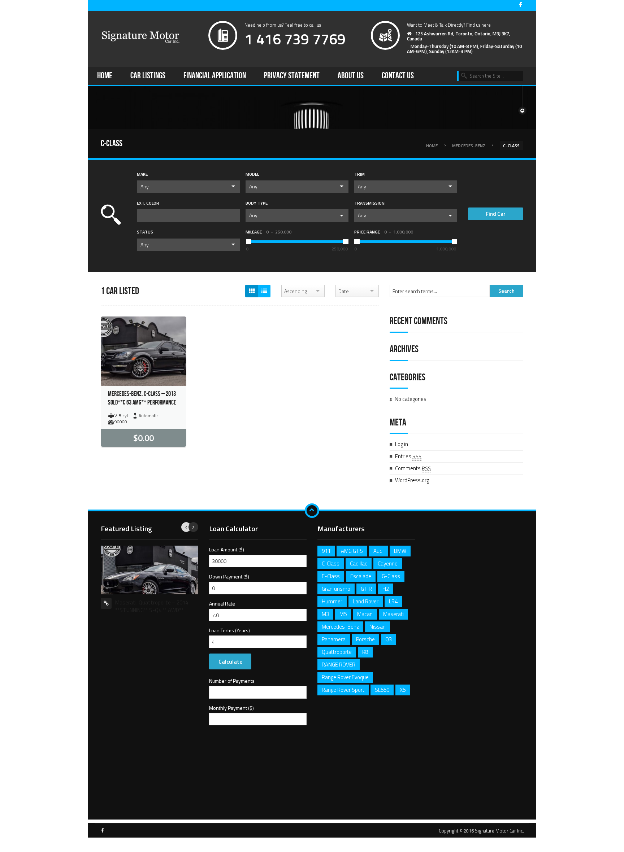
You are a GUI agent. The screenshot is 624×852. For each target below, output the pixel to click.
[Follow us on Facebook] (520, 5)
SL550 (382, 690)
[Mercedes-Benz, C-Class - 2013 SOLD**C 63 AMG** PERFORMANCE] (143, 351)
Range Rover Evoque (345, 677)
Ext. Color (148, 203)
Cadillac (358, 563)
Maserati (393, 614)
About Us (351, 75)
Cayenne (388, 563)
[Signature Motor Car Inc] (140, 37)
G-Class (391, 576)
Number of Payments (232, 681)
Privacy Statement (292, 75)
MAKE (142, 174)
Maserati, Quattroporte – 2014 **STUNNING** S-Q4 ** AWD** (151, 606)
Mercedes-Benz (468, 145)
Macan (365, 614)
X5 (403, 690)
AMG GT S (352, 551)
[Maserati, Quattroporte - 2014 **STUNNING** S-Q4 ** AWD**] (149, 569)
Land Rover (365, 601)
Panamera (334, 639)
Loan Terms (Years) (229, 630)
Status (145, 231)
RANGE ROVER (338, 664)
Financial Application (214, 75)
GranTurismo (336, 589)
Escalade (360, 576)
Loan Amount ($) (226, 549)
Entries (408, 456)
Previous (186, 527)
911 (326, 551)
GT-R (366, 589)
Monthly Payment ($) (231, 708)
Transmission (369, 203)
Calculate (230, 661)
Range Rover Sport (343, 690)
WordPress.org (412, 480)
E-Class (331, 576)
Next (193, 527)
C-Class (330, 563)
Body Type (257, 203)
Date (343, 291)
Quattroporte (337, 652)
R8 (365, 652)
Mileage (268, 231)
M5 (343, 614)
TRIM (359, 174)
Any (144, 186)
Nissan (377, 626)
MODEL (252, 174)
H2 (385, 589)
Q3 (388, 639)
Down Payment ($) (229, 576)
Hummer (332, 601)
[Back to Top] (312, 510)
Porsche (365, 639)
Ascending (295, 291)
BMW (400, 551)
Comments (413, 468)
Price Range (383, 231)
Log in (401, 444)
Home (104, 75)
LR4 (393, 601)
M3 (325, 614)
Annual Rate (222, 603)
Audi (378, 551)
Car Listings (147, 75)
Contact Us (398, 75)
